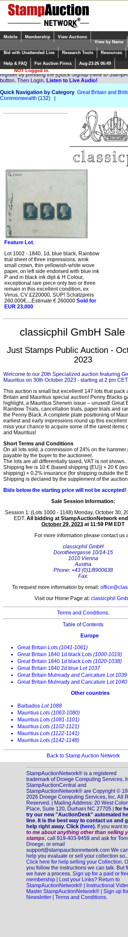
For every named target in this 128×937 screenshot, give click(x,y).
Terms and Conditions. (83, 612)
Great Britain (52, 647)
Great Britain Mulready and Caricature (72, 675)
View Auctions (72, 36)
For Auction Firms (53, 63)
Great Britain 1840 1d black (69, 654)
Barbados (39, 706)
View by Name (109, 41)
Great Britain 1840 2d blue (58, 668)
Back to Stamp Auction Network (83, 755)
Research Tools (77, 52)
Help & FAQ (15, 63)
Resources (111, 52)
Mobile (10, 36)
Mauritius (48, 712)
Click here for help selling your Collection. (74, 862)
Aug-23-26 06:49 (95, 63)
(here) (87, 826)
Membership (37, 36)
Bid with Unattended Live (29, 52)
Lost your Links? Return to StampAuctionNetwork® (73, 882)
